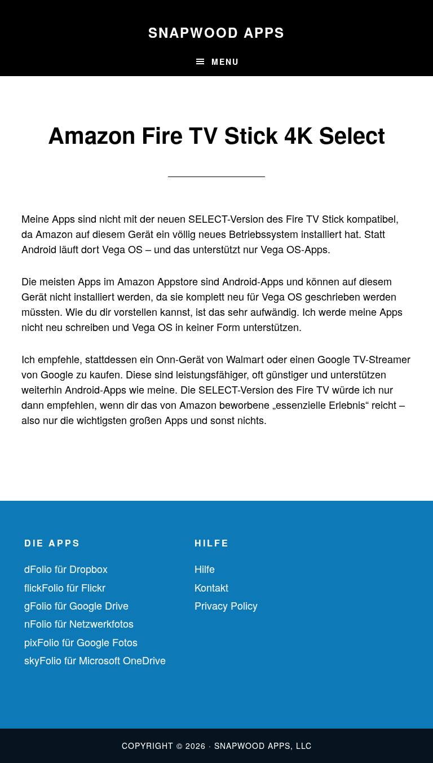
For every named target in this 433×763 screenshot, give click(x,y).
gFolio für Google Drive (76, 605)
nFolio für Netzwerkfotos (79, 623)
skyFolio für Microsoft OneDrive (95, 659)
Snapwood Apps (216, 32)
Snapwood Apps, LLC (263, 745)
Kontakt (211, 587)
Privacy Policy (226, 605)
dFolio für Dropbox (66, 568)
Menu (225, 61)
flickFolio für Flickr (64, 587)
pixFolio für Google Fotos (81, 641)
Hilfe (205, 568)
